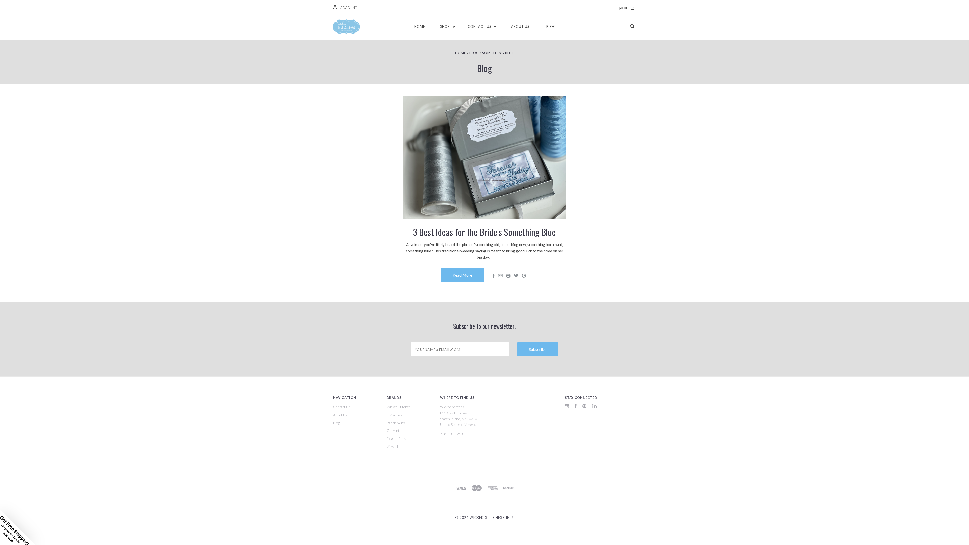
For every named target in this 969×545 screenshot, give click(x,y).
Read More (462, 274)
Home (419, 26)
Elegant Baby (396, 438)
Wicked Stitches (399, 407)
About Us (520, 26)
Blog (551, 26)
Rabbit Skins (396, 423)
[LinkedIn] (594, 407)
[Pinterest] (584, 407)
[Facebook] (576, 407)
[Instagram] (567, 407)
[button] (17, 527)
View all (392, 446)
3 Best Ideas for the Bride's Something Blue (484, 231)
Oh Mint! (394, 430)
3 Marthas (394, 415)
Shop (445, 26)
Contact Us (480, 26)
